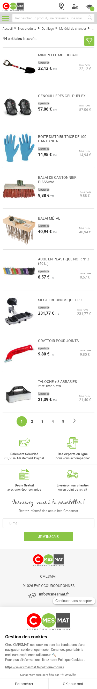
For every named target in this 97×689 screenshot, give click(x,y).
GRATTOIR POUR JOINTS (58, 340)
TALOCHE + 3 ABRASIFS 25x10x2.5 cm (57, 383)
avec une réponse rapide (24, 487)
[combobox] (53, 17)
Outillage (48, 28)
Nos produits (27, 28)
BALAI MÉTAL (49, 218)
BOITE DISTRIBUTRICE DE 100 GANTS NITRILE (62, 138)
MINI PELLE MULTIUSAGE (58, 55)
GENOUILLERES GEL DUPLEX (62, 96)
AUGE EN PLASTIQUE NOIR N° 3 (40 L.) (63, 261)
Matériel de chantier (73, 28)
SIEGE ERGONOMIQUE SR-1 (60, 300)
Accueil (8, 28)
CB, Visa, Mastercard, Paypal (24, 456)
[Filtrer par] (89, 41)
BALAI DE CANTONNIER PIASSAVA (57, 179)
